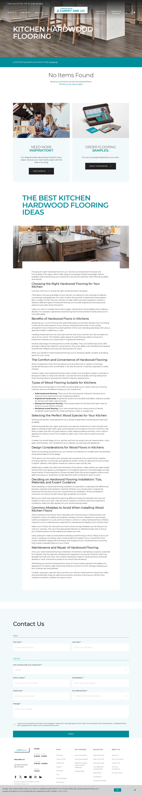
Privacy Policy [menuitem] (117, 773)
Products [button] (11, 13)
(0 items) (134, 12)
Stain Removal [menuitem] (98, 755)
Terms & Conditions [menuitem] (116, 768)
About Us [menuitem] (115, 755)
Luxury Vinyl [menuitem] (60, 759)
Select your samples (98, 166)
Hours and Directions (100, 12)
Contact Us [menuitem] (116, 763)
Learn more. (63, 791)
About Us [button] (39, 13)
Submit (71, 734)
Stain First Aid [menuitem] (98, 759)
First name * (17, 642)
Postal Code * (18, 690)
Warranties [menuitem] (97, 773)
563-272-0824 (38, 4)
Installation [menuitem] (97, 777)
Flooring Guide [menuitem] (98, 763)
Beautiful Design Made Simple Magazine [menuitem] (81, 765)
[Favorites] (130, 12)
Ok (117, 790)
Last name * (76, 642)
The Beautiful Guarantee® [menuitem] (98, 768)
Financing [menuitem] (60, 782)
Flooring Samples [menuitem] (81, 759)
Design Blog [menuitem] (79, 771)
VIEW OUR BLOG (39, 171)
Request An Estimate (116, 12)
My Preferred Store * (79, 690)
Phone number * (19, 677)
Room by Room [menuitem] (117, 759)
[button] (126, 12)
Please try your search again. (71, 84)
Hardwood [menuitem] (60, 763)
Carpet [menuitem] (58, 767)
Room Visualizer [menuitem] (81, 755)
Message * (16, 703)
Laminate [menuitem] (59, 771)
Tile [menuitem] (57, 774)
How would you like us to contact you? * (27, 665)
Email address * (77, 677)
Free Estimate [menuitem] (61, 778)
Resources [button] (25, 13)
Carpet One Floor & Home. (30, 782)
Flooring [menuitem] (59, 755)
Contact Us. (53, 62)
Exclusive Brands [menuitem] (99, 780)
